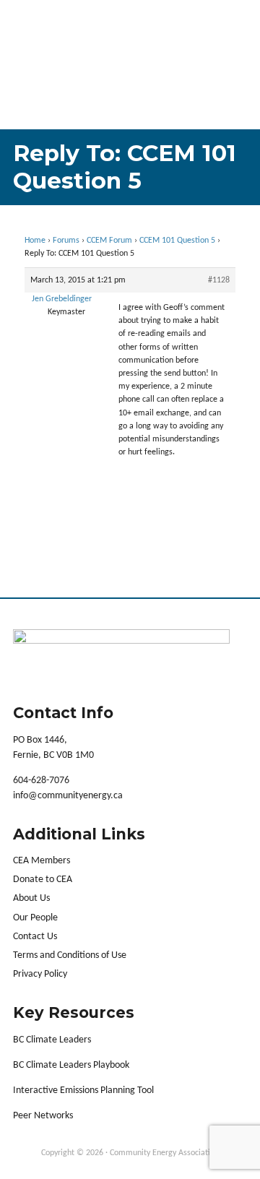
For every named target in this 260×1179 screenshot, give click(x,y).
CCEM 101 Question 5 (177, 240)
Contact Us (35, 936)
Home (35, 240)
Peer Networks (43, 1115)
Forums (66, 240)
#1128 (219, 280)
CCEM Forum (109, 240)
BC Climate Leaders (52, 1040)
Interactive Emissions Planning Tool (83, 1090)
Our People (35, 917)
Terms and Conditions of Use (69, 955)
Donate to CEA (42, 879)
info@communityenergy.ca (68, 795)
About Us (31, 898)
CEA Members (41, 860)
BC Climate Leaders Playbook (71, 1065)
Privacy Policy (40, 974)
